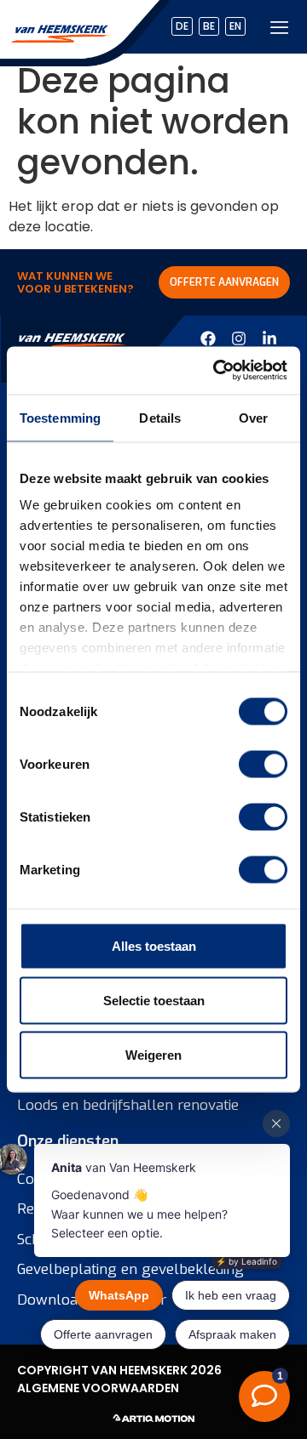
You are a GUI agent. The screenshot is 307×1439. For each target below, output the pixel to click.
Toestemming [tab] (60, 417)
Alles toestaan (154, 945)
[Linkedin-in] (269, 338)
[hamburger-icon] (279, 27)
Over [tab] (253, 417)
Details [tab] (160, 417)
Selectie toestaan (154, 1000)
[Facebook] (208, 338)
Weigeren (153, 1054)
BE (209, 26)
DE (182, 26)
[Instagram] (238, 338)
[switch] (263, 763)
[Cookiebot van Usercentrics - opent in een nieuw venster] (216, 371)
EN (235, 26)
